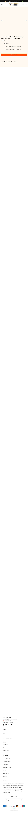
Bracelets (4, 735)
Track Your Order (6, 773)
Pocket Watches (6, 750)
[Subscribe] (21, 800)
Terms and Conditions (7, 761)
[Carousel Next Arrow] (26, 20)
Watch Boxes (5, 744)
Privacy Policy (5, 764)
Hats (3, 747)
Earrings (4, 741)
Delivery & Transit (6, 758)
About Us (4, 770)
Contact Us (5, 776)
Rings (4, 733)
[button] (1, 4)
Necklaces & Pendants (7, 738)
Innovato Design (15, 810)
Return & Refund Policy (7, 767)
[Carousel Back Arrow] (2, 20)
